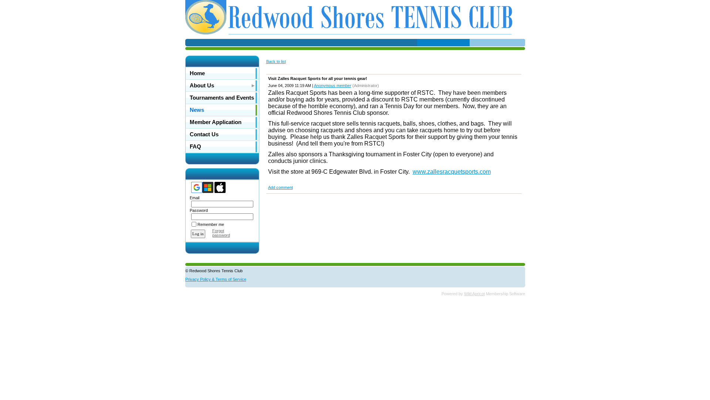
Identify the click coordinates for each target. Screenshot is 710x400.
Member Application (215, 122)
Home (197, 73)
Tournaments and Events (222, 98)
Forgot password (221, 233)
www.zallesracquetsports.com (452, 172)
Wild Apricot (474, 293)
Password (197, 210)
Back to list (276, 61)
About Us (202, 86)
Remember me (210, 224)
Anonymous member (332, 85)
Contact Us (204, 134)
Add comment (280, 187)
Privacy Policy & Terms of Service (215, 279)
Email (193, 198)
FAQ (195, 147)
